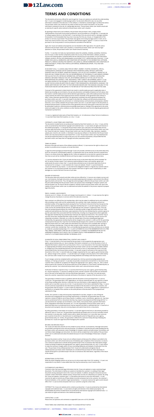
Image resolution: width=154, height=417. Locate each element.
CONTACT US (91, 415)
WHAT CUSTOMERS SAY (42, 409)
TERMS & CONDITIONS (70, 409)
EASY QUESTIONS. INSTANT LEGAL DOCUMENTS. (114, 3)
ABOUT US (82, 409)
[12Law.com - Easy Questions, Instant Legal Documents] (43, 5)
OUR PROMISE (56, 409)
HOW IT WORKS (28, 409)
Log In (110, 7)
